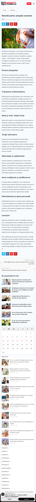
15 (26, 341)
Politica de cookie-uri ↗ (11, 495)
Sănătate (12, 10)
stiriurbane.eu (6, 481)
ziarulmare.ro (5, 458)
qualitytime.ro (6, 488)
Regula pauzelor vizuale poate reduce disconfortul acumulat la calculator (22, 281)
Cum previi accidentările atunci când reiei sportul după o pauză (22, 305)
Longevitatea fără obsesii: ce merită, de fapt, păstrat (21, 297)
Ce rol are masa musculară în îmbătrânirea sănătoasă (21, 321)
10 (3, 341)
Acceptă (26, 499)
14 (22, 341)
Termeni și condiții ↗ (22, 495)
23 (31, 344)
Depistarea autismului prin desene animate (14, 270)
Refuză (9, 499)
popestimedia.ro (6, 468)
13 (17, 341)
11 (8, 341)
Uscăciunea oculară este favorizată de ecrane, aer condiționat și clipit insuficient (23, 290)
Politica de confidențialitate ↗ (12, 496)
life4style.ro (5, 465)
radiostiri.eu (5, 478)
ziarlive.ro (4, 451)
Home (4, 10)
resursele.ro (5, 485)
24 (3, 348)
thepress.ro (5, 448)
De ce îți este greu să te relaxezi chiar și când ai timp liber (22, 313)
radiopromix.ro (6, 475)
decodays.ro (5, 471)
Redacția (7, 19)
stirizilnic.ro (5, 454)
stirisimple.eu (5, 461)
